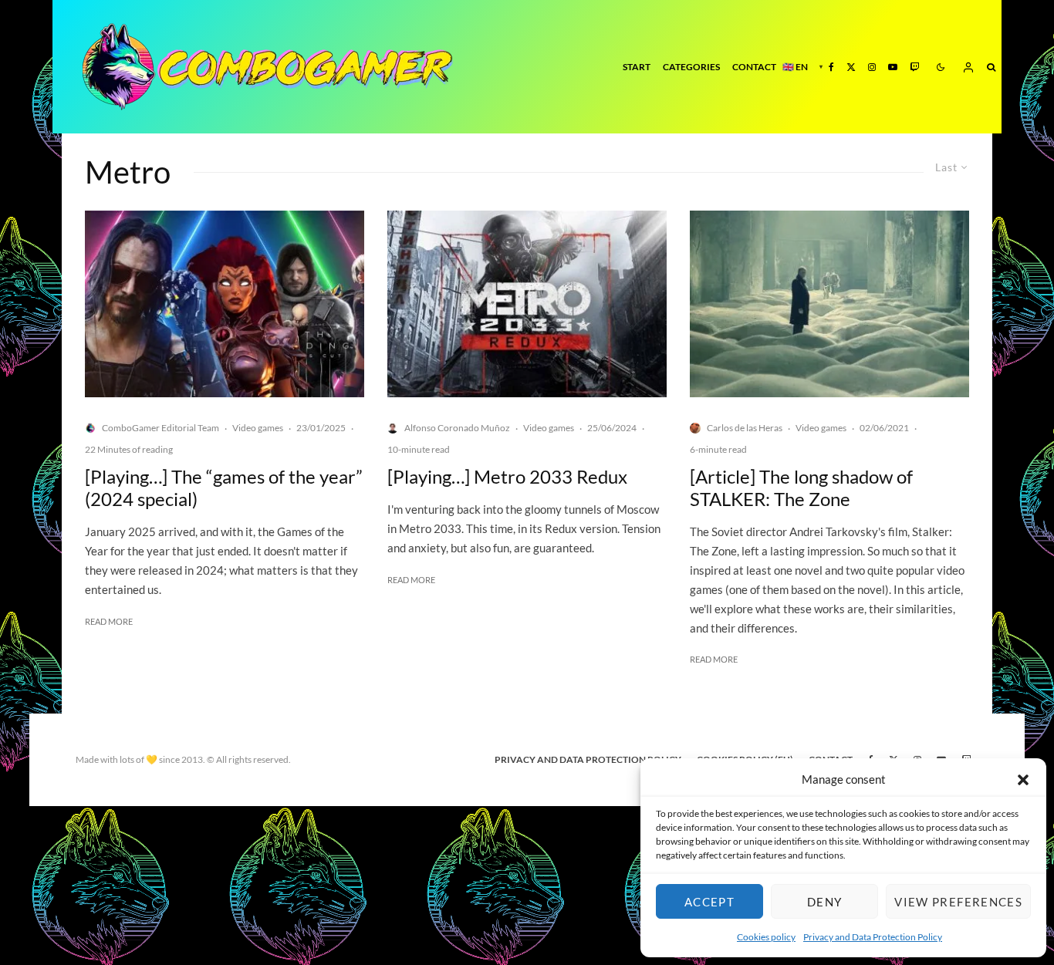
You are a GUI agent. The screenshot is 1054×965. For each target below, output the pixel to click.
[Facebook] (831, 66)
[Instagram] (872, 66)
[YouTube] (893, 66)
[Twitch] (914, 66)
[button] (1023, 780)
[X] (851, 66)
